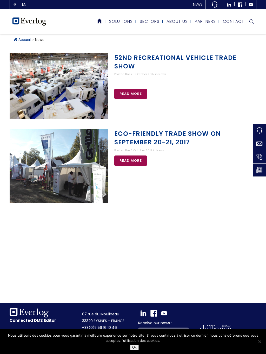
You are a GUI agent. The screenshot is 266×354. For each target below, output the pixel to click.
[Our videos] (251, 4)
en (24, 4)
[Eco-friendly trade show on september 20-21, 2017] (59, 166)
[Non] (259, 341)
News (198, 4)
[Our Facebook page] (154, 313)
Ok (134, 347)
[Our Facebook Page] (240, 4)
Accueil (24, 40)
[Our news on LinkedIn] (229, 4)
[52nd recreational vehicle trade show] (59, 86)
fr (14, 4)
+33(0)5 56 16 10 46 (99, 327)
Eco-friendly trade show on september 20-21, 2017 (167, 137)
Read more (130, 93)
